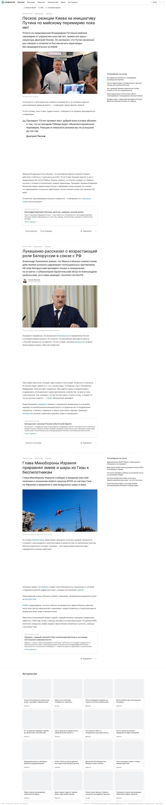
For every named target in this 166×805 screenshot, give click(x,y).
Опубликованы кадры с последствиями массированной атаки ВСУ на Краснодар (122, 484)
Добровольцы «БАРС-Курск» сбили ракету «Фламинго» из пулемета (123, 463)
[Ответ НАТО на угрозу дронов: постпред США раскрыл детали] (67, 755)
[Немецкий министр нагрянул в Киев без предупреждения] (36, 755)
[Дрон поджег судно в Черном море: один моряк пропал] (67, 785)
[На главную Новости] (9, 2)
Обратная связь (149, 803)
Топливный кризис (54, 8)
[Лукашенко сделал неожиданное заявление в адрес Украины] (129, 785)
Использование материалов (136, 803)
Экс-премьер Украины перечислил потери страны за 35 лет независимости (123, 89)
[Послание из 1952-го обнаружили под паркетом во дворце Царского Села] (98, 724)
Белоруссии (64, 336)
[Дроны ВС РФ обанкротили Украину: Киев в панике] (98, 755)
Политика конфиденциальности (117, 803)
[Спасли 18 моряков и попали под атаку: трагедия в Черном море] (36, 693)
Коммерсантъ (39, 13)
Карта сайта (159, 803)
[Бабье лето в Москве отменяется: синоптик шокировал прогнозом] (67, 693)
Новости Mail (38, 246)
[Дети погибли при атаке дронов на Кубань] (129, 693)
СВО (41, 8)
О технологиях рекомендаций (98, 803)
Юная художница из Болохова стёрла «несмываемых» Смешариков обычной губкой (124, 95)
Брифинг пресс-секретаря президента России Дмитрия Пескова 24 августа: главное (124, 100)
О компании (9, 803)
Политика (49, 13)
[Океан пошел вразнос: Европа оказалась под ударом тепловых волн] (98, 785)
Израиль (45, 587)
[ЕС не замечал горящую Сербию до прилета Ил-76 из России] (36, 724)
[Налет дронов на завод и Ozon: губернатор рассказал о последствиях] (67, 724)
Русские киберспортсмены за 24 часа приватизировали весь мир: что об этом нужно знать (125, 479)
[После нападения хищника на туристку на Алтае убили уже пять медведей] (98, 693)
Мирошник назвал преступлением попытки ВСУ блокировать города (125, 468)
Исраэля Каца (38, 540)
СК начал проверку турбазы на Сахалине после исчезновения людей (125, 474)
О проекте (86, 803)
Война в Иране (31, 8)
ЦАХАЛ (80, 590)
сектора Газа (30, 599)
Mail (3, 803)
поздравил (42, 404)
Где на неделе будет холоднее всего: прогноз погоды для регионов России (124, 84)
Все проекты (23, 803)
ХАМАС (25, 605)
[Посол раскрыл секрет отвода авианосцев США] (129, 755)
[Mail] (3, 2)
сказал (49, 398)
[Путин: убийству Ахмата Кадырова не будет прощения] (129, 724)
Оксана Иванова (34, 280)
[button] (59, 73)
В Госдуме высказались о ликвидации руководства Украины (121, 79)
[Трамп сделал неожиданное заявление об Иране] (36, 785)
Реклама (16, 803)
